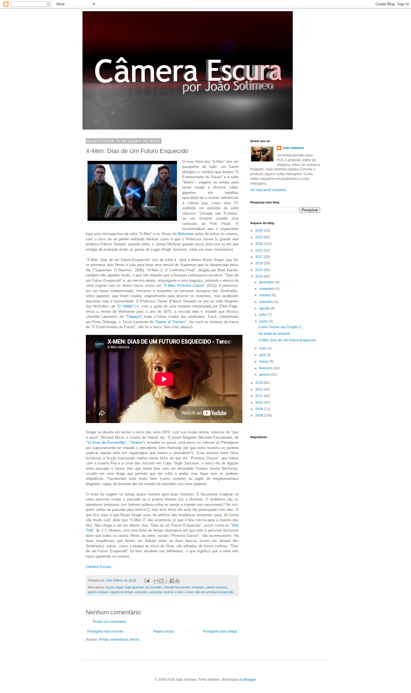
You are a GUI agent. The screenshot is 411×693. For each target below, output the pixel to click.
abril (263, 355)
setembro (266, 302)
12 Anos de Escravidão (106, 442)
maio (263, 348)
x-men (178, 592)
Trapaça (133, 316)
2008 (259, 415)
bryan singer (114, 587)
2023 (259, 237)
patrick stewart (98, 592)
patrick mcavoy (216, 587)
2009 (259, 409)
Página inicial (163, 631)
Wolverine (185, 234)
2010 (259, 403)
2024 (259, 230)
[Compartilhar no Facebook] (172, 581)
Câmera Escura (98, 567)
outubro (265, 295)
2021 (259, 250)
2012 (259, 389)
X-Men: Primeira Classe (184, 285)
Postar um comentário (109, 622)
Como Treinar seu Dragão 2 (280, 327)
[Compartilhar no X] (166, 581)
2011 (259, 396)
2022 (259, 244)
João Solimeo (293, 148)
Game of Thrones (170, 322)
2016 (259, 263)
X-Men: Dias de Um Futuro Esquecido (287, 340)
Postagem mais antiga (220, 631)
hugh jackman (134, 587)
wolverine (141, 592)
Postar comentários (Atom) (119, 640)
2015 (259, 270)
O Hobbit (125, 306)
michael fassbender (177, 587)
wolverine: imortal (161, 592)
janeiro (265, 375)
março (264, 361)
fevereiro (266, 368)
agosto (264, 308)
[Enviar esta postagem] (146, 580)
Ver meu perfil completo (268, 190)
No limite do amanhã (274, 334)
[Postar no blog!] (161, 581)
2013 (259, 383)
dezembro (267, 282)
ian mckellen (153, 587)
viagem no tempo (121, 592)
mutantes (198, 587)
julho (263, 315)
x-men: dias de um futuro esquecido (209, 592)
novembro (267, 289)
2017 (259, 257)
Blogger (250, 680)
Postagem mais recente (105, 631)
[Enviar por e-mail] (156, 581)
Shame (136, 442)
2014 (259, 276)
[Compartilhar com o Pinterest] (177, 581)
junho (264, 321)
